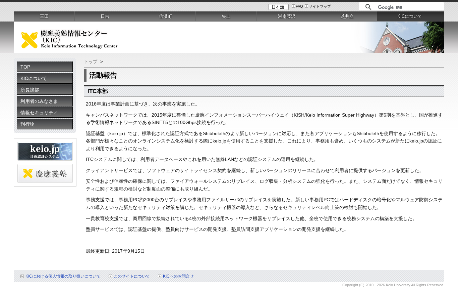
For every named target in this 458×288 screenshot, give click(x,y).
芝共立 (347, 16)
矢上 (226, 16)
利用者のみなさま (39, 101)
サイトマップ (320, 6)
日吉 (105, 16)
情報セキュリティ (39, 112)
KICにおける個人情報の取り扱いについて (63, 276)
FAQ (299, 6)
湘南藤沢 (286, 16)
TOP (25, 67)
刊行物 (27, 124)
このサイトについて (132, 276)
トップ (90, 61)
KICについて (33, 78)
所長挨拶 (29, 89)
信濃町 (165, 16)
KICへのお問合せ (178, 276)
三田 (44, 16)
